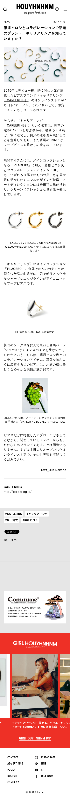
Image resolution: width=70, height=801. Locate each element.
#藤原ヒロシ (30, 520)
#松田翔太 (11, 520)
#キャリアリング (36, 513)
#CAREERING (13, 513)
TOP (6, 540)
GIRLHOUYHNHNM (35, 738)
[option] (35, 691)
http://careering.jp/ (18, 492)
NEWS (14, 540)
